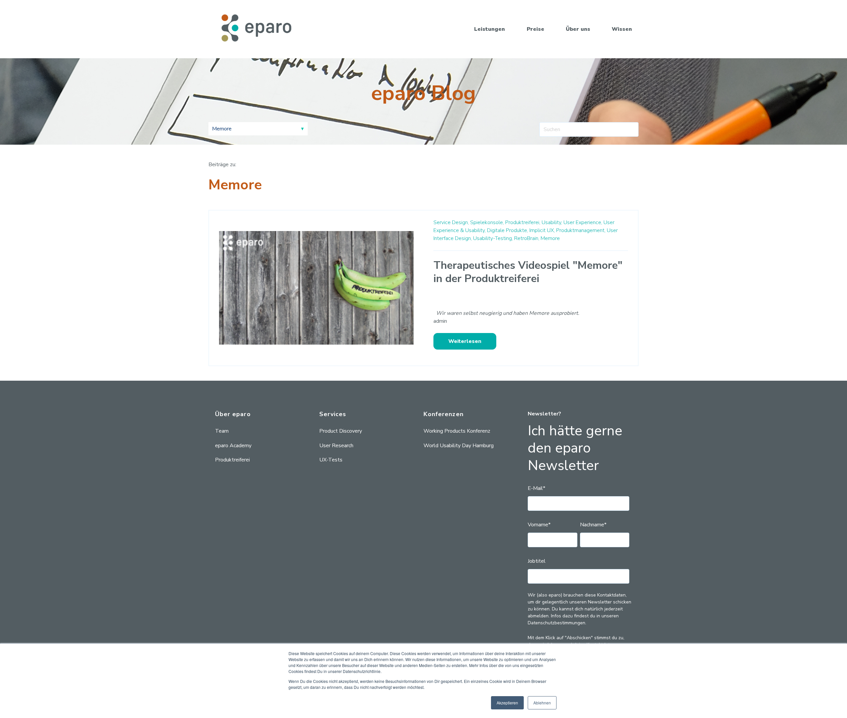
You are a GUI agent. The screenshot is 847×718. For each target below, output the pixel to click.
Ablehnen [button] (542, 702)
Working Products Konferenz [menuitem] (457, 431)
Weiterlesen (464, 341)
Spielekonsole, (487, 222)
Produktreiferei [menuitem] (232, 459)
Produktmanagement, (580, 230)
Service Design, (451, 222)
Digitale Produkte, (507, 230)
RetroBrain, (526, 238)
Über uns (578, 29)
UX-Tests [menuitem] (330, 459)
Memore (550, 238)
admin (440, 321)
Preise (535, 29)
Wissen (622, 29)
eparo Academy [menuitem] (233, 445)
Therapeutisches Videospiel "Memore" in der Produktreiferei (527, 272)
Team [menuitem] (222, 431)
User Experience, (582, 222)
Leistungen (489, 29)
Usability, (552, 222)
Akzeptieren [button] (507, 702)
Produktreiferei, (522, 222)
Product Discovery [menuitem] (340, 431)
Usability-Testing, (493, 238)
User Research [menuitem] (336, 445)
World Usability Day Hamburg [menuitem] (459, 445)
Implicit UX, (542, 230)
